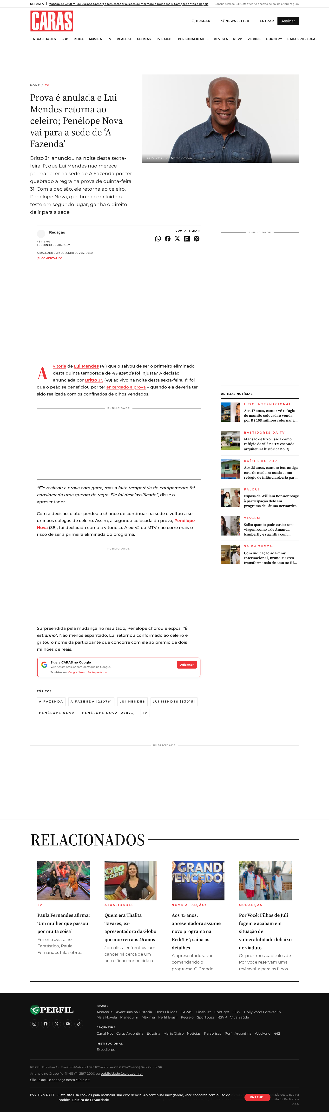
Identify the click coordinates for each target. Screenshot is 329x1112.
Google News (76, 672)
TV (109, 39)
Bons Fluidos (166, 1012)
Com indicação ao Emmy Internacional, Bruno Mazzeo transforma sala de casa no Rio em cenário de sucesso (270, 558)
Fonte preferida (97, 672)
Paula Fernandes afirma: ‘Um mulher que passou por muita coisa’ (63, 923)
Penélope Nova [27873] (108, 713)
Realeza (124, 39)
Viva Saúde (239, 1017)
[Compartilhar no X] (177, 238)
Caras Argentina (129, 1033)
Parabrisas (212, 1033)
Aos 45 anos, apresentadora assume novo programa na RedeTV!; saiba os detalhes (196, 931)
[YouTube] (67, 1023)
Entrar (267, 21)
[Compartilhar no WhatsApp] (158, 238)
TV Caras (164, 39)
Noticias (194, 1033)
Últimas (144, 39)
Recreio (187, 1017)
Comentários (52, 258)
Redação (57, 232)
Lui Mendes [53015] (174, 701)
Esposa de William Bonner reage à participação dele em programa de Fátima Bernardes (271, 501)
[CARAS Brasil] (51, 21)
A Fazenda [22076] (91, 701)
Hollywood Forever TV (262, 1012)
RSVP (237, 39)
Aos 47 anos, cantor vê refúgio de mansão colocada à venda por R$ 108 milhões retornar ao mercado (270, 415)
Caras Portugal (302, 39)
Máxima (148, 1017)
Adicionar (187, 664)
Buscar (203, 21)
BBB (64, 39)
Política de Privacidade (51, 1094)
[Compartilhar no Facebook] (168, 238)
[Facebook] (45, 1023)
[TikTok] (78, 1023)
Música (95, 39)
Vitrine (254, 39)
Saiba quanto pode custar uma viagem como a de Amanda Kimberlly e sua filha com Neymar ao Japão (269, 529)
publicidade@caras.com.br (122, 1073)
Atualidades (44, 39)
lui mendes (132, 701)
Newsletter (237, 21)
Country (274, 39)
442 (277, 1033)
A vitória (59, 366)
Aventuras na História (134, 1012)
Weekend (262, 1033)
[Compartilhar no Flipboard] (187, 238)
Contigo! (221, 1012)
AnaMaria (104, 1012)
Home (35, 85)
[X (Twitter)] (56, 1023)
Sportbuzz (205, 1017)
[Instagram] (34, 1023)
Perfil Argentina (238, 1033)
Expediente (106, 1049)
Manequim (129, 1017)
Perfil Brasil (168, 1017)
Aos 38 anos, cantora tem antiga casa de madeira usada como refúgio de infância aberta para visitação (271, 472)
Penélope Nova (57, 713)
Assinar (288, 21)
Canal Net (105, 1033)
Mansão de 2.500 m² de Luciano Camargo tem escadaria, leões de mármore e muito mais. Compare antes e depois (128, 4)
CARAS (186, 1012)
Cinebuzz (203, 1012)
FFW (236, 1012)
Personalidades (193, 39)
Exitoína (153, 1033)
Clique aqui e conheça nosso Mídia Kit (60, 1080)
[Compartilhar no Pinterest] (196, 238)
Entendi (257, 1097)
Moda (78, 39)
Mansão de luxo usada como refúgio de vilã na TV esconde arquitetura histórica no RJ (269, 444)
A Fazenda (51, 701)
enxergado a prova (126, 387)
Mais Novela (107, 1017)
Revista (221, 39)
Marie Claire (174, 1033)
